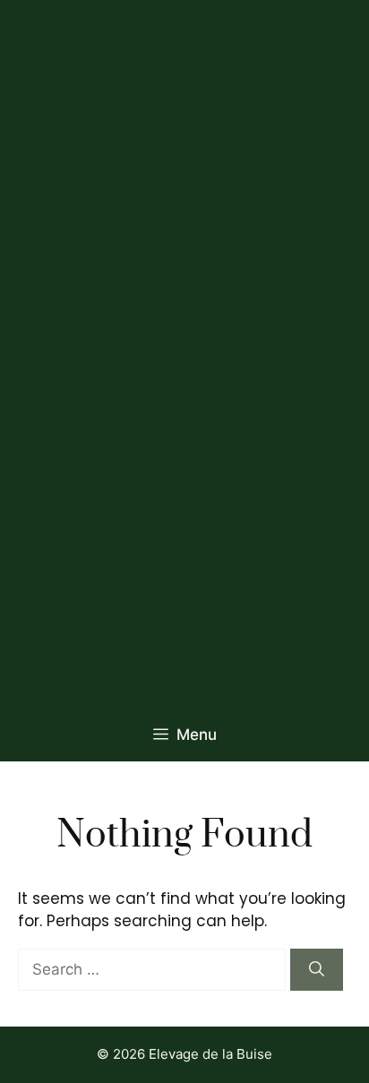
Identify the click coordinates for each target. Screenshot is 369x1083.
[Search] (316, 970)
